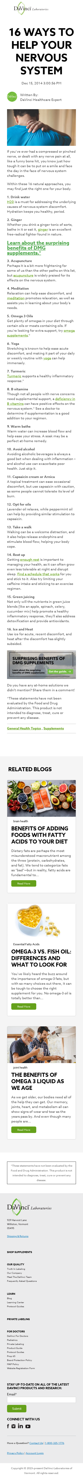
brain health (20, 821)
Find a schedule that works (38, 574)
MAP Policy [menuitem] (13, 1364)
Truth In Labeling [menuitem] (16, 1269)
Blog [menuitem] (9, 1298)
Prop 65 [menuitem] (11, 1356)
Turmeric (14, 376)
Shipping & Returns (17, 1236)
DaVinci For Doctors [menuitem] (17, 1336)
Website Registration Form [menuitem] (21, 1368)
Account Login (35, 1453)
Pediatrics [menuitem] (12, 1340)
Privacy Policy (15, 1453)
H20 (10, 201)
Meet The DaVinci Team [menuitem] (19, 1277)
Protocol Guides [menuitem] (15, 1306)
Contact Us (36, 1443)
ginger (43, 229)
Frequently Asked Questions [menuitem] (22, 1281)
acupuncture (23, 275)
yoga (47, 358)
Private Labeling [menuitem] (15, 1344)
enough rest (29, 559)
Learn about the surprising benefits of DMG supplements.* (38, 248)
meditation (16, 298)
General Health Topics (24, 728)
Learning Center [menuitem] (15, 1302)
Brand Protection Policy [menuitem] (19, 1360)
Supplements (54, 728)
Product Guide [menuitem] (14, 1348)
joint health (20, 1067)
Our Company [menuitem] (14, 1273)
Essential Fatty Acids (26, 944)
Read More (23, 883)
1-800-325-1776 (54, 1443)
